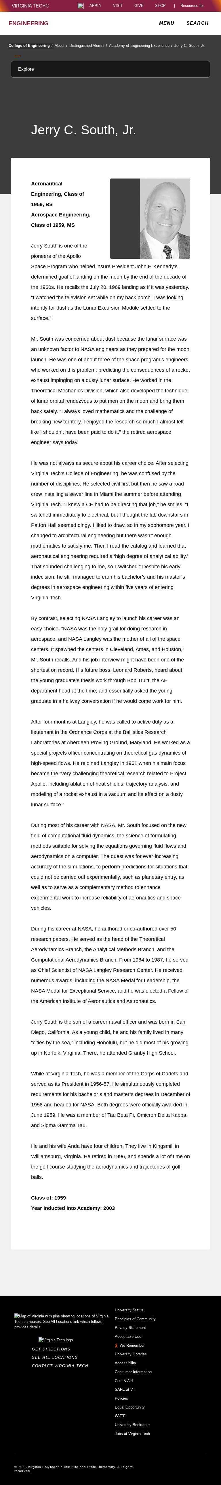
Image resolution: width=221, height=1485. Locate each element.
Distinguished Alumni (88, 45)
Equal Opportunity (130, 1407)
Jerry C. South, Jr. (189, 45)
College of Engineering (31, 45)
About (61, 45)
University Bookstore (132, 1425)
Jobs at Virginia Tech (132, 1434)
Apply (95, 6)
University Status (129, 1310)
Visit (118, 6)
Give (139, 6)
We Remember (132, 1345)
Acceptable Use (128, 1336)
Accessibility (125, 1363)
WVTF (120, 1416)
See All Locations (56, 1357)
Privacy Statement (130, 1327)
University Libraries (131, 1354)
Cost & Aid (124, 1381)
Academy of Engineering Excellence (140, 45)
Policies (121, 1398)
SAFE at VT (125, 1389)
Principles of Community (135, 1319)
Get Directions (53, 1349)
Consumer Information (133, 1372)
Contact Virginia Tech (62, 1366)
